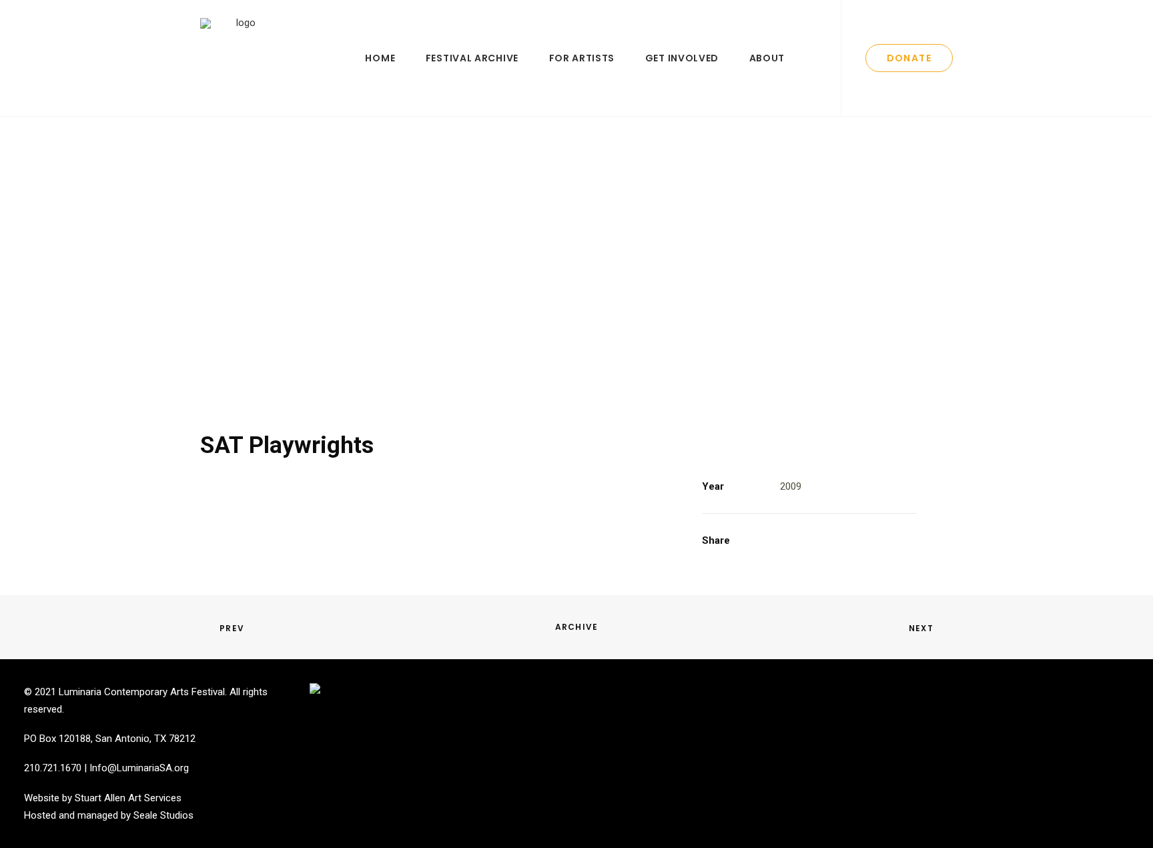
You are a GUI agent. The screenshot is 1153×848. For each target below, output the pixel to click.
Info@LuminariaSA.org (139, 768)
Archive (576, 626)
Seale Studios (163, 815)
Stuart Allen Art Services (128, 798)
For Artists (582, 58)
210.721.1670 (52, 768)
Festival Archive (472, 58)
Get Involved (682, 58)
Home (380, 58)
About (767, 58)
